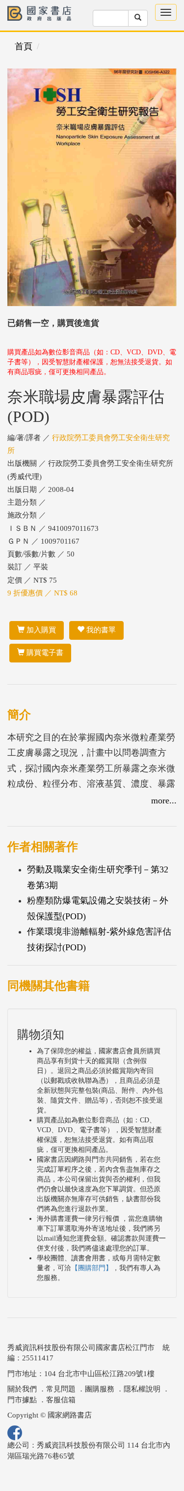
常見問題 (61, 1389)
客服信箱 (61, 1400)
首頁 (23, 46)
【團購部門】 (91, 1268)
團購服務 (99, 1389)
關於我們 (22, 1389)
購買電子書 (44, 653)
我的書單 (100, 630)
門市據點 (22, 1400)
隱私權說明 (142, 1389)
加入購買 (40, 630)
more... (164, 800)
